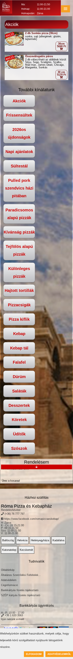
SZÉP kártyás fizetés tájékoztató (20, 595)
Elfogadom (34, 654)
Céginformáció (9, 585)
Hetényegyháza (40, 540)
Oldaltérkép (7, 569)
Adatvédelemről (59, 654)
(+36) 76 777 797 (15, 513)
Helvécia (22, 540)
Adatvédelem (8, 580)
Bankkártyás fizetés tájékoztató (19, 590)
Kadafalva (58, 540)
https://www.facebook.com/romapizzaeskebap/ (31, 518)
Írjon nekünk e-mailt (12, 619)
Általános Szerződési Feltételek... (21, 574)
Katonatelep (9, 549)
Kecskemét (26, 549)
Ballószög (8, 540)
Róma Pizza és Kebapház (26, 506)
